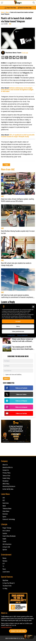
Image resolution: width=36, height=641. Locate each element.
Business (5, 514)
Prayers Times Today (11, 7)
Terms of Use (6, 475)
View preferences (18, 331)
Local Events (6, 572)
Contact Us (6, 470)
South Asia (5, 503)
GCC (4, 500)
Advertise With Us (8, 467)
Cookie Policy (11, 335)
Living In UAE (6, 547)
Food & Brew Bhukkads (9, 536)
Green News (6, 511)
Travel (4, 541)
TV (3, 566)
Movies (4, 558)
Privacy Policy (6, 473)
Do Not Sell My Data (8, 489)
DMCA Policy (6, 484)
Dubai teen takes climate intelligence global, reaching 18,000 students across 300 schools (17, 200)
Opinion (5, 549)
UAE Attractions (7, 544)
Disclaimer (5, 481)
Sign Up (6, 378)
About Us (5, 465)
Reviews (5, 561)
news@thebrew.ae (6, 627)
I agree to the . (13, 374)
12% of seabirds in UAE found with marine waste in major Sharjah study (17, 136)
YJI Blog (5, 588)
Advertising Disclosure (9, 486)
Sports (4, 517)
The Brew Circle (7, 586)
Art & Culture (6, 531)
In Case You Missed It (9, 583)
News (7, 12)
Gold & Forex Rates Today (25, 7)
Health (4, 539)
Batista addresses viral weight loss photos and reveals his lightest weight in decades (17, 89)
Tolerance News (7, 508)
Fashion (5, 533)
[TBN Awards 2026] (18, 431)
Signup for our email (18, 631)
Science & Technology (9, 519)
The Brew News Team (13, 53)
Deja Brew (5, 580)
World (4, 506)
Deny (18, 326)
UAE (10, 24)
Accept (18, 321)
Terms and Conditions (16, 374)
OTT (4, 563)
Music (4, 569)
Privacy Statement (22, 335)
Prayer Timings (7, 528)
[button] (33, 307)
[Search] (33, 2)
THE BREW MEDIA (12, 638)
